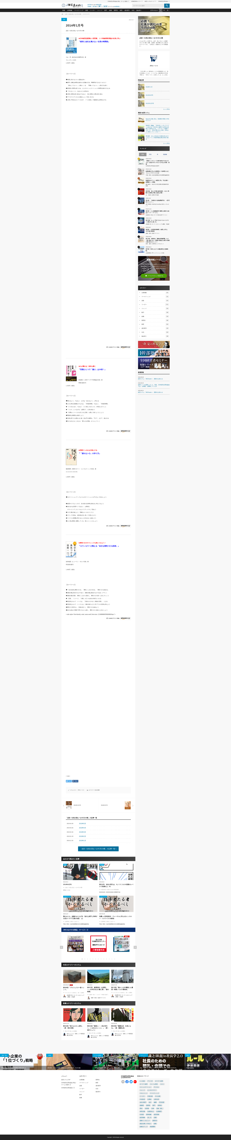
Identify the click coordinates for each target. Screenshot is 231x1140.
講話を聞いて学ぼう (145, 1123)
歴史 (141, 1108)
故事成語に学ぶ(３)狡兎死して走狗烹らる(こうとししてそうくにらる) (157, 172)
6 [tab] (96, 959)
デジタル (156, 1087)
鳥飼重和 (152, 1126)
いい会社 (142, 1081)
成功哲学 (127, 10)
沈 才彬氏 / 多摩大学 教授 (152, 195)
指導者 (148, 1105)
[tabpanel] (75, 945)
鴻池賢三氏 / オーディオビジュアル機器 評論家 (157, 224)
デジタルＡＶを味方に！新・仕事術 (74, 992)
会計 (150, 1102)
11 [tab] (109, 959)
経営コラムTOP (65, 1079)
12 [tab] (112, 959)
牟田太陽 (142, 1111)
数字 (105, 10)
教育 (121, 10)
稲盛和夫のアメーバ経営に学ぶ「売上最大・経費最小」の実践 (157, 181)
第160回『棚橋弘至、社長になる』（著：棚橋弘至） (121, 1027)
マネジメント (143, 1055)
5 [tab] (93, 959)
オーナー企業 (159, 1081)
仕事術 (49, 1055)
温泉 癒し (160, 1108)
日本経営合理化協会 (164, 1)
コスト (162, 1084)
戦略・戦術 (4, 1055)
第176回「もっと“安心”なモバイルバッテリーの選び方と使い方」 (157, 221)
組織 (110, 10)
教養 (64, 19)
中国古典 (150, 1096)
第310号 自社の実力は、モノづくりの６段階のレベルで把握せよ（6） (116, 885)
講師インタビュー (145, 1120)
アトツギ (150, 1081)
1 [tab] (82, 959)
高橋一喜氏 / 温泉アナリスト (98, 997)
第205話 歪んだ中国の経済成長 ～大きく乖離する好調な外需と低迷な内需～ (157, 191)
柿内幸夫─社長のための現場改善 (110, 889)
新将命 (160, 1105)
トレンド (99, 10)
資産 (86, 10)
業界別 (116, 10)
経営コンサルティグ (150, 1)
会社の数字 (143, 1102)
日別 (142, 154)
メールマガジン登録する (154, 276)
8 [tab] (101, 959)
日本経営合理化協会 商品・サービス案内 (118, 1)
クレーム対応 (154, 1084)
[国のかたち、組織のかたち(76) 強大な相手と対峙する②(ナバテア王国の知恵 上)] (80, 904)
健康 (155, 1102)
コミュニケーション (145, 1087)
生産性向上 (151, 1111)
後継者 (142, 1105)
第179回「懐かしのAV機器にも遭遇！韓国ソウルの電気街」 (122, 988)
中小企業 (157, 1096)
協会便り (138, 10)
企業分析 (156, 1099)
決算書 (147, 1108)
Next (135, 947)
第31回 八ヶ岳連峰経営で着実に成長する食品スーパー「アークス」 (157, 211)
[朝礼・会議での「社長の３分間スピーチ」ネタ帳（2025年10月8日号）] (162, 1062)
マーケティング (78, 10)
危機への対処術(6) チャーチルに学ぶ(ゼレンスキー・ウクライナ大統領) (115, 917)
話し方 (149, 1117)
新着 (63, 10)
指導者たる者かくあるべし (72, 921)
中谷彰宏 (142, 1099)
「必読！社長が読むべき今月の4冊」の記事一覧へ (98, 849)
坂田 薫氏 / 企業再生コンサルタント (155, 243)
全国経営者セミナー (137, 1)
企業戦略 (69, 10)
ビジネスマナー (152, 1090)
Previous (61, 947)
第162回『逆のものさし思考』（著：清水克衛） (73, 1027)
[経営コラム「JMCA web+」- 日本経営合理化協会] (74, 5)
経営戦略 (142, 1117)
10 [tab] (106, 959)
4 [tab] (90, 959)
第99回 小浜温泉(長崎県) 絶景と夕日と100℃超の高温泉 (157, 230)
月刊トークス (81, 790)
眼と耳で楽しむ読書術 (71, 1031)
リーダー (92, 10)
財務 (155, 1123)
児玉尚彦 (161, 1102)
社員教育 (159, 1111)
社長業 (142, 1114)
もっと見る (166, 109)
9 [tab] (104, 959)
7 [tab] (98, 959)
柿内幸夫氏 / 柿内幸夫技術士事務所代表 (109, 892)
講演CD (155, 1120)
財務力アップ (143, 1126)
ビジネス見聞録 (97, 1055)
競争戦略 (148, 1114)
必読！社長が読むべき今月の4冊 (75, 30)
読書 (155, 1117)
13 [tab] (115, 959)
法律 (152, 1108)
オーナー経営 (143, 1084)
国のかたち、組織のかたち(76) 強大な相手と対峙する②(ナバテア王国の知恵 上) (80, 917)
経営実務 (156, 1114)
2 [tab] (85, 959)
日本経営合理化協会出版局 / (152, 166)
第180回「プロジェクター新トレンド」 (73, 988)
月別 (150, 154)
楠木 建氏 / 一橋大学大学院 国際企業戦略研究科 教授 (157, 185)
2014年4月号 (67, 884)
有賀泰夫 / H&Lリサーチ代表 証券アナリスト (156, 215)
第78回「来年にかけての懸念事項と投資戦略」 (157, 249)
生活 (133, 10)
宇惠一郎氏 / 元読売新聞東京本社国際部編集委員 (76, 924)
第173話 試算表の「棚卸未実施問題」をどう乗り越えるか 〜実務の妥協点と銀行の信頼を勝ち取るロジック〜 (158, 240)
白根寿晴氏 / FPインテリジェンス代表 (155, 253)
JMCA (114, 1137)
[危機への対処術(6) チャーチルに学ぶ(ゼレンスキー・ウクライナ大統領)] (116, 904)
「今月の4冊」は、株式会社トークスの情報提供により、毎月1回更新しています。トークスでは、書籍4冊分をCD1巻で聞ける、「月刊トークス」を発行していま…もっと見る (153, 73)
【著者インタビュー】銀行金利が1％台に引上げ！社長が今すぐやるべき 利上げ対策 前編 (158, 162)
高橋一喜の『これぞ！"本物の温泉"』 (99, 994)
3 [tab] (87, 959)
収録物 (165, 154)
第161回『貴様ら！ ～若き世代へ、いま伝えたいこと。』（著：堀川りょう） (98, 1028)
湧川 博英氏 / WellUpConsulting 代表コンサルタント (157, 205)
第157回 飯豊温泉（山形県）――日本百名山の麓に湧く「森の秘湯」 (98, 989)
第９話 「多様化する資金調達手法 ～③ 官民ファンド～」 (158, 201)
